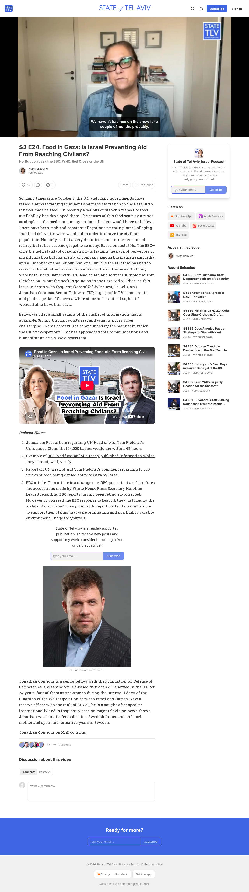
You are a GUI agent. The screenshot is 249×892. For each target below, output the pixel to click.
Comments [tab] (28, 772)
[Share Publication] (201, 8)
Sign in (237, 8)
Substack (105, 884)
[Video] (10, 73)
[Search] (192, 8)
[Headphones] (10, 81)
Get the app (144, 874)
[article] (198, 279)
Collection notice (152, 864)
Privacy (123, 864)
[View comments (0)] (239, 77)
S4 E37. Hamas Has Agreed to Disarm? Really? (204, 294)
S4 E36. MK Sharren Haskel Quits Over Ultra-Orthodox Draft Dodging (206, 313)
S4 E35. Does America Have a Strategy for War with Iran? (204, 330)
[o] (174, 279)
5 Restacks (65, 744)
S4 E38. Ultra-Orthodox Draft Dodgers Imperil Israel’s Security (206, 277)
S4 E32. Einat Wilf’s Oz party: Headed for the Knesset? (203, 384)
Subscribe (217, 8)
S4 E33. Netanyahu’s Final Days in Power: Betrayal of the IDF (205, 366)
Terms (135, 864)
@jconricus (76, 732)
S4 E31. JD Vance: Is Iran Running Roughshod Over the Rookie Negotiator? (206, 402)
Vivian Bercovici (38, 168)
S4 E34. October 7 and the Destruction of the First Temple (205, 348)
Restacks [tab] (44, 772)
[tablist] (36, 772)
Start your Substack (114, 874)
